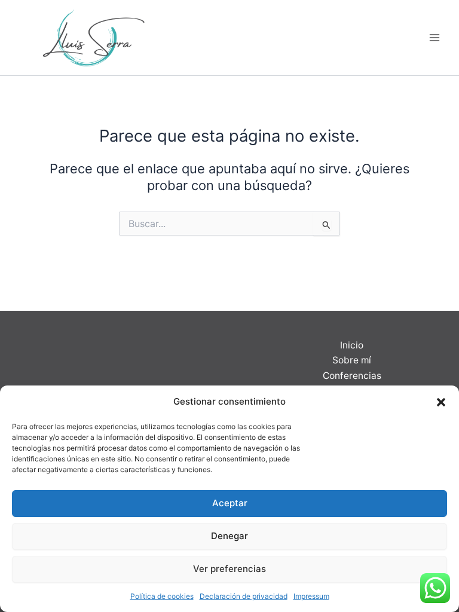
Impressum (311, 596)
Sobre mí (351, 360)
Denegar (229, 535)
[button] (441, 402)
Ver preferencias (229, 568)
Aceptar (229, 503)
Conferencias (352, 375)
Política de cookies (162, 596)
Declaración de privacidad (243, 596)
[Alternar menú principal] (434, 37)
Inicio (351, 345)
